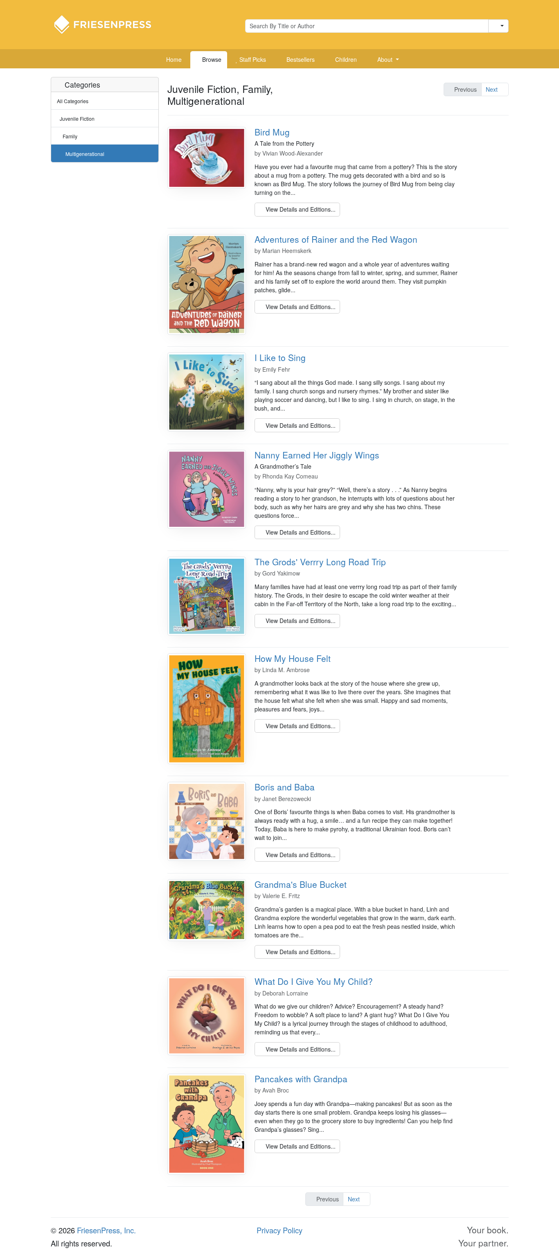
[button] (385, 59)
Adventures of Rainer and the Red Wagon (336, 239)
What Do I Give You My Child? (314, 981)
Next (492, 89)
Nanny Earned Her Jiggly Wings (317, 455)
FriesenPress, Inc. (106, 1230)
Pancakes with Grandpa (301, 1078)
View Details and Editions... (300, 209)
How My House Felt (293, 658)
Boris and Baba (285, 787)
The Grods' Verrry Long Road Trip (320, 561)
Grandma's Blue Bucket (301, 884)
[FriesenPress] (108, 24)
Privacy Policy (279, 1230)
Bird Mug (272, 132)
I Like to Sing (280, 357)
